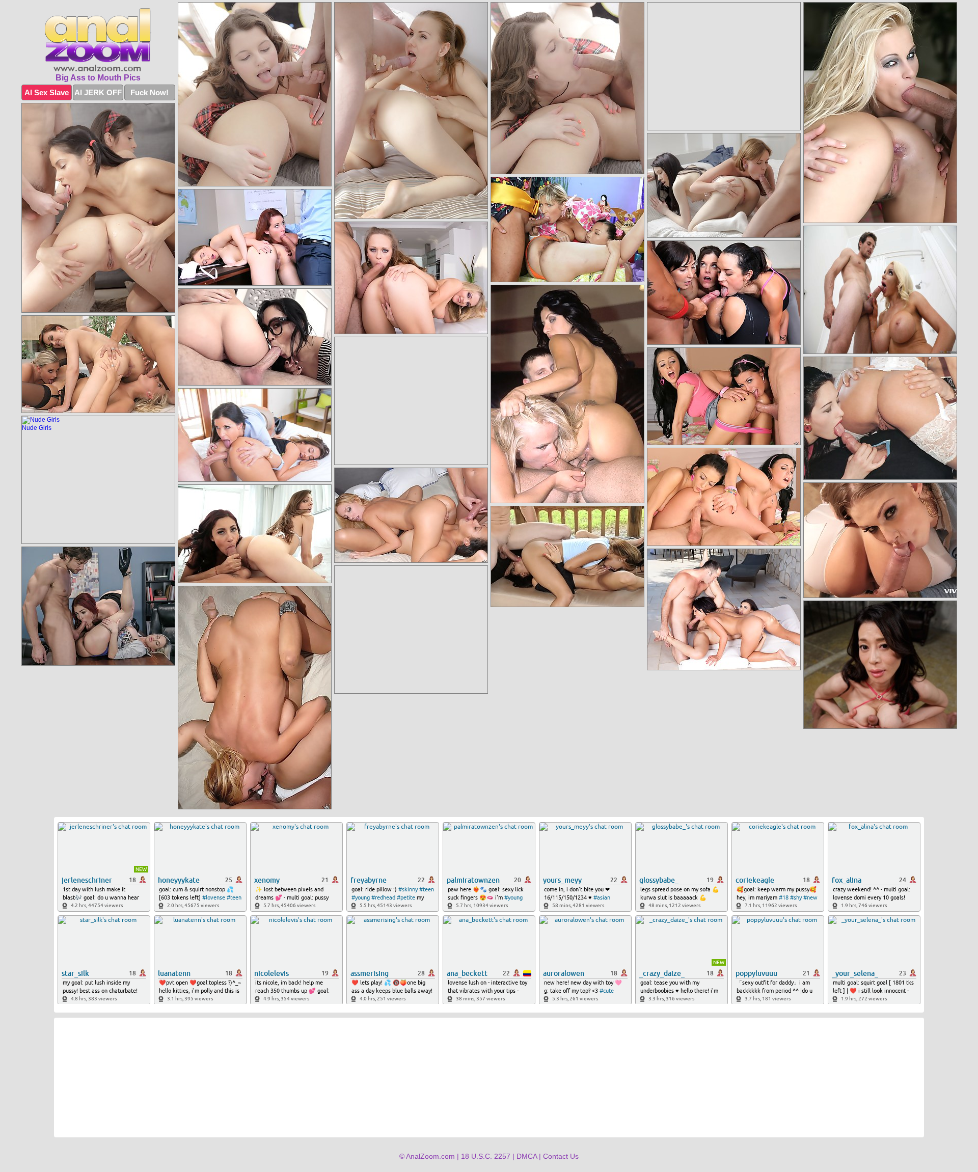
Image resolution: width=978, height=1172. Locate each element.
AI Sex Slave (46, 92)
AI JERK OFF (98, 92)
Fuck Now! (149, 92)
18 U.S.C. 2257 (485, 1156)
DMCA (527, 1156)
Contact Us (561, 1156)
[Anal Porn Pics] (98, 40)
